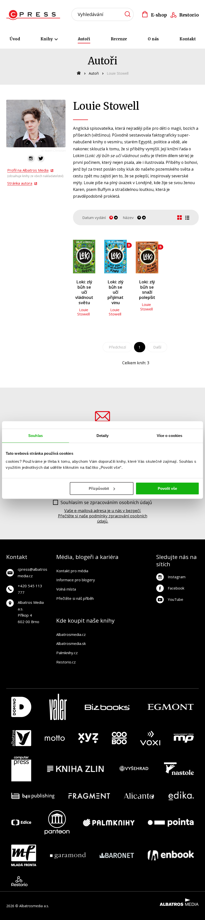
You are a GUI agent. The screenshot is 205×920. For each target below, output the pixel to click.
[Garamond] (68, 855)
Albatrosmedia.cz (71, 634)
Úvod (15, 39)
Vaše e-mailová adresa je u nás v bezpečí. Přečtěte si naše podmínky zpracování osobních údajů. (102, 516)
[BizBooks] (107, 707)
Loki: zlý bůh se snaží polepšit (147, 289)
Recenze (119, 39)
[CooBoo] (119, 738)
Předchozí (117, 347)
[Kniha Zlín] (75, 769)
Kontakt (188, 39)
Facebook (176, 588)
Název (128, 217)
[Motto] (55, 738)
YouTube (175, 599)
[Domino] (21, 707)
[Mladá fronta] (23, 855)
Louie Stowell (83, 312)
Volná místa (66, 589)
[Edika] (181, 795)
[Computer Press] (21, 769)
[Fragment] (89, 795)
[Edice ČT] (21, 822)
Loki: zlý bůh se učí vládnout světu (84, 292)
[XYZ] (88, 738)
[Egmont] (170, 707)
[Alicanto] (139, 795)
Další (157, 347)
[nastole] (179, 769)
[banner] (34, 15)
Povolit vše (167, 488)
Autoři (84, 39)
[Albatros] (21, 738)
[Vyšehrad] (134, 769)
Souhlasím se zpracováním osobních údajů (106, 502)
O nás (153, 39)
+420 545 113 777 (30, 589)
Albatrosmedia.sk (71, 643)
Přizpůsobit (99, 488)
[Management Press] (184, 738)
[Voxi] (150, 738)
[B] (115, 256)
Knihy (47, 39)
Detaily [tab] (102, 435)
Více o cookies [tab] (169, 435)
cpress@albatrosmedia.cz (32, 572)
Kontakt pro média (72, 570)
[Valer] (58, 707)
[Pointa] (171, 822)
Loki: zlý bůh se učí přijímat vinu (116, 292)
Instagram (177, 576)
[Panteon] (57, 822)
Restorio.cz (66, 661)
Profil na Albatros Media (27, 170)
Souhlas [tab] (35, 435)
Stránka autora (19, 183)
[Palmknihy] (109, 822)
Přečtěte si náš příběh (75, 598)
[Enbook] (171, 855)
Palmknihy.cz (67, 652)
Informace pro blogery (75, 579)
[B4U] (33, 795)
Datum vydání (94, 217)
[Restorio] (19, 881)
